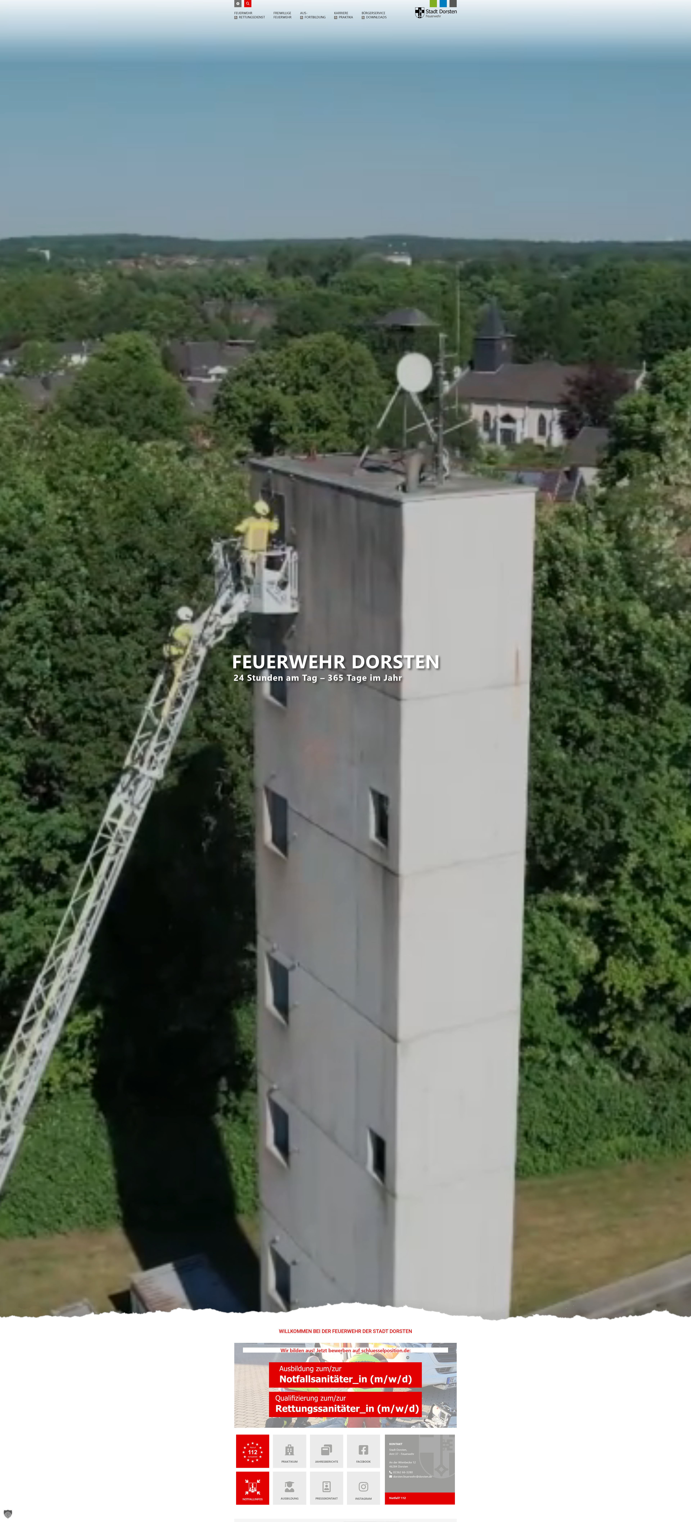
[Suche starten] (247, 3)
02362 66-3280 (403, 1472)
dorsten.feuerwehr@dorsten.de (412, 1476)
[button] (237, 3)
